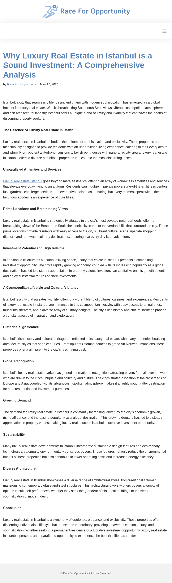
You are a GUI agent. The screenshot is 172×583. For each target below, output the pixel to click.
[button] (164, 30)
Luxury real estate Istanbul (22, 181)
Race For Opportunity (21, 84)
